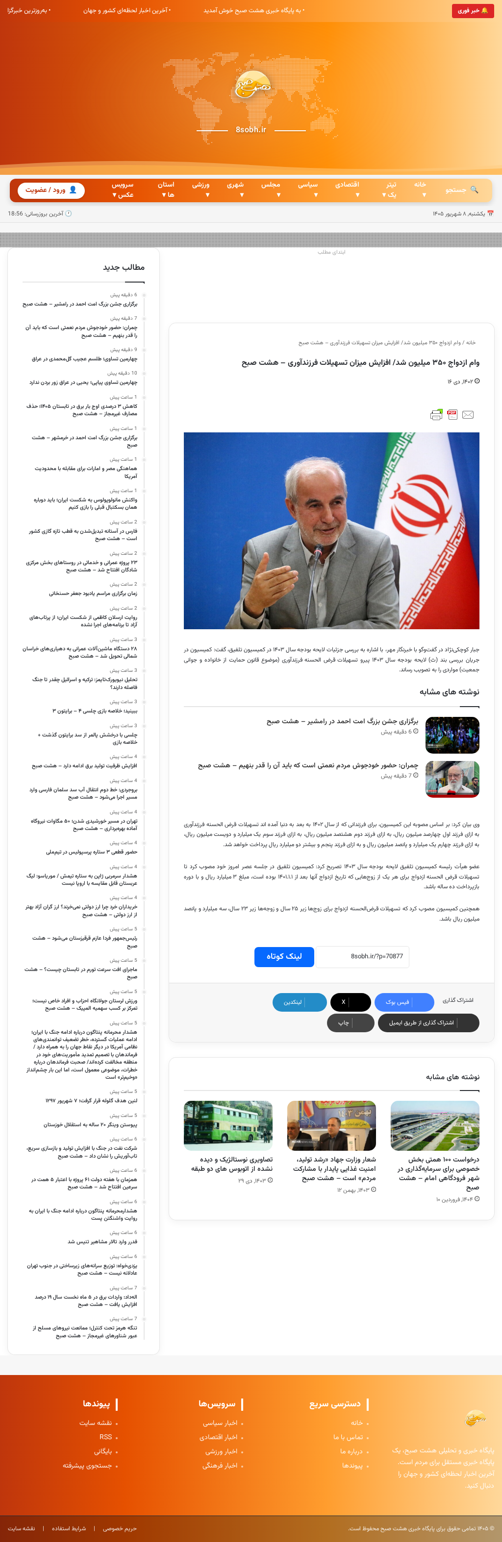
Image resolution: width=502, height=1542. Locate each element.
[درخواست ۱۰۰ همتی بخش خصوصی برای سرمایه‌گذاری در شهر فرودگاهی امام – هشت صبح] (435, 1126)
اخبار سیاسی (220, 1424)
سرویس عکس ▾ (122, 190)
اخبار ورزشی (221, 1452)
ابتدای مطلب (332, 252)
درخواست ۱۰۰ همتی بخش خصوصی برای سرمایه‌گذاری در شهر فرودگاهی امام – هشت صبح (438, 1174)
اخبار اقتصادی (218, 1438)
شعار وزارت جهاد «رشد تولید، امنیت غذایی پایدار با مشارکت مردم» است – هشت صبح (334, 1169)
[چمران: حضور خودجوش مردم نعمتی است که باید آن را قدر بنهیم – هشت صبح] (452, 779)
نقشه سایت (95, 1424)
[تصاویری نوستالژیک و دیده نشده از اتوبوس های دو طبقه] (228, 1126)
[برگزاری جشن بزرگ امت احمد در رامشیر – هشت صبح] (452, 735)
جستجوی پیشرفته (87, 1466)
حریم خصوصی (120, 1528)
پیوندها (352, 1466)
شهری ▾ (235, 190)
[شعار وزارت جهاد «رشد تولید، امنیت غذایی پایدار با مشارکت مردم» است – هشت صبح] (331, 1126)
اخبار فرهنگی (219, 1466)
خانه (471, 343)
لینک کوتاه (284, 956)
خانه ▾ (420, 190)
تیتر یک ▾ (389, 190)
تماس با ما (348, 1438)
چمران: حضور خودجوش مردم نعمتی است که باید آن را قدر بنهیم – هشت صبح (308, 765)
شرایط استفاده (69, 1528)
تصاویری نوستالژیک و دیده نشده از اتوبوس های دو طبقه (232, 1165)
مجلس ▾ (270, 190)
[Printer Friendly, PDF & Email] (452, 414)
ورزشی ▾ (200, 190)
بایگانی (103, 1452)
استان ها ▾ (166, 190)
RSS (106, 1438)
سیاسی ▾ (308, 190)
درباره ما (351, 1452)
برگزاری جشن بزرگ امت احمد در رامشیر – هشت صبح (342, 721)
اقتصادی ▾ (347, 190)
